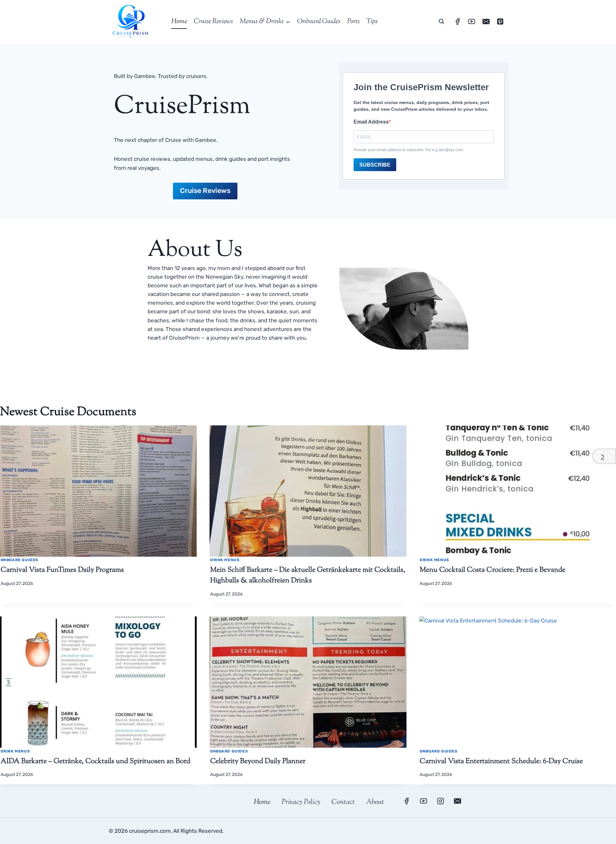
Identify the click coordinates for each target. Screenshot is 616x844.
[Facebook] (457, 21)
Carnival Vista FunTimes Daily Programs (62, 570)
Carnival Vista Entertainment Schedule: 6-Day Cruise (501, 761)
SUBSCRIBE (374, 165)
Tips (372, 21)
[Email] (486, 21)
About (375, 802)
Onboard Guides (318, 21)
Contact (343, 802)
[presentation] (98, 491)
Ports (353, 21)
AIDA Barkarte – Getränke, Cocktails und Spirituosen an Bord (95, 761)
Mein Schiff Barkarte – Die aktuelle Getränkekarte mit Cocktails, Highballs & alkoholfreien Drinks (307, 575)
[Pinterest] (500, 21)
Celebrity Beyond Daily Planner (257, 761)
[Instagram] (440, 801)
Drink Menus (225, 560)
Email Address (371, 122)
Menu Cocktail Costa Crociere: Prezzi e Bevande (492, 570)
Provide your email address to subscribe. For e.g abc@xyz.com (408, 150)
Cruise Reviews (213, 21)
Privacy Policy (301, 802)
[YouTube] (472, 21)
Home (179, 21)
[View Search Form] (441, 21)
